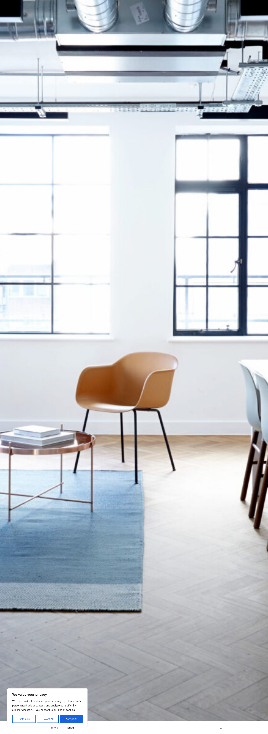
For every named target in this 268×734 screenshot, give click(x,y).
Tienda (69, 727)
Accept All (71, 719)
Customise (24, 719)
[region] (47, 707)
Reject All (47, 719)
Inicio (54, 727)
